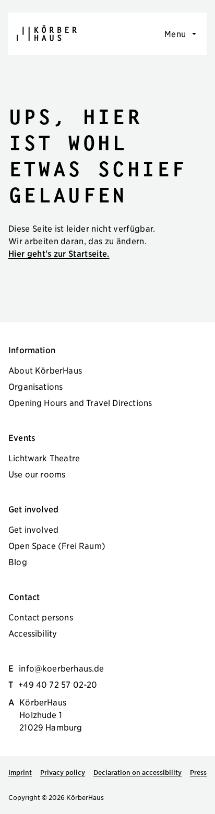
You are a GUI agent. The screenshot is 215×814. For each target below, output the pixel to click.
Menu (175, 33)
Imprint (20, 772)
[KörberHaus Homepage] (47, 33)
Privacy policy (62, 772)
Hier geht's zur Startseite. (59, 253)
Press (198, 772)
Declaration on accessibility (137, 772)
